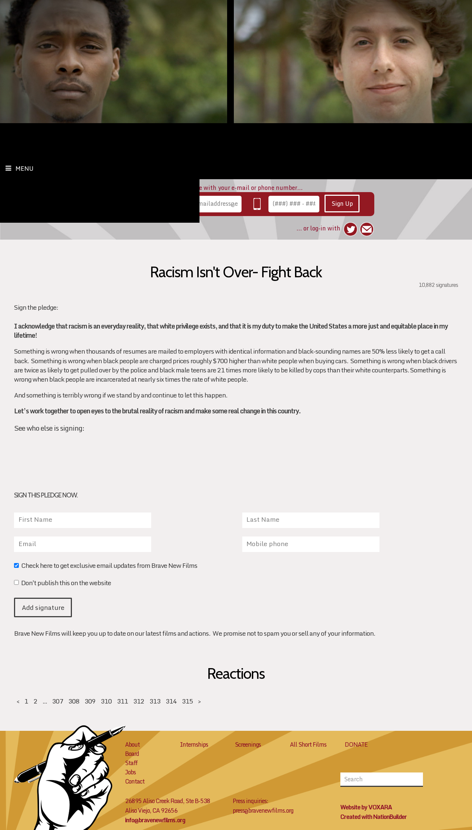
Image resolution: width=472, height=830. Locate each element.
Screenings (248, 744)
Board (132, 753)
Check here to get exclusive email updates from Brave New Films (109, 566)
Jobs (130, 772)
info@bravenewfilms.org (155, 820)
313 (154, 701)
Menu (24, 168)
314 (171, 701)
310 (106, 701)
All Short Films (308, 744)
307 (57, 701)
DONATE (356, 744)
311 (122, 701)
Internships (194, 744)
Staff (131, 763)
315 (187, 701)
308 (73, 701)
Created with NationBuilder (373, 817)
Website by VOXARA (366, 807)
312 (138, 701)
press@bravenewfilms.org (263, 810)
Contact (135, 781)
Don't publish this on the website (66, 583)
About (132, 744)
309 (90, 701)
